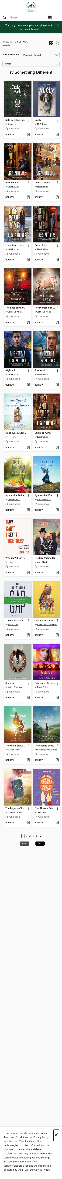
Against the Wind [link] (43, 495)
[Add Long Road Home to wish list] (28, 260)
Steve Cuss (13, 624)
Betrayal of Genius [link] (44, 683)
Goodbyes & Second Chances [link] (16, 433)
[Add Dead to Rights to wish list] (57, 197)
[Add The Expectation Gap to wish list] (28, 635)
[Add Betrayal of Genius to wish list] (57, 698)
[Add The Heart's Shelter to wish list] (57, 573)
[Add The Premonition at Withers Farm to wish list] (57, 322)
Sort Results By (10, 54)
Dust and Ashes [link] (43, 433)
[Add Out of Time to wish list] (57, 260)
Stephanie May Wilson (47, 624)
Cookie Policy (41, 1169)
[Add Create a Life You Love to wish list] (57, 635)
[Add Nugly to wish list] (57, 135)
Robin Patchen (43, 687)
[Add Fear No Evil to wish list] (28, 197)
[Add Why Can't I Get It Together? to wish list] (28, 573)
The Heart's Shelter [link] (44, 558)
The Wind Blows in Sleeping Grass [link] (16, 745)
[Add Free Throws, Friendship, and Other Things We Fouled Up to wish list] (57, 823)
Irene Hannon (14, 499)
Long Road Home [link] (14, 245)
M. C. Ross (42, 124)
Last (40, 843)
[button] (51, 44)
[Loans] (50, 18)
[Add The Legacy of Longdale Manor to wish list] (28, 823)
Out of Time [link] (40, 245)
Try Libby (10, 25)
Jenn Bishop (42, 812)
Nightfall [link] (10, 370)
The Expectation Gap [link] (16, 620)
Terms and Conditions (16, 1137)
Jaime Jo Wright (15, 312)
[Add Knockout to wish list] (57, 385)
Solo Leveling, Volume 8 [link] (16, 120)
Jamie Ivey (12, 562)
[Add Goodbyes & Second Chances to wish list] (28, 448)
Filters (8, 64)
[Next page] (41, 836)
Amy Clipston (43, 562)
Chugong (12, 124)
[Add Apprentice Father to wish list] (28, 510)
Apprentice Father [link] (15, 495)
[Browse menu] (57, 17)
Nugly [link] (37, 120)
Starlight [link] (10, 683)
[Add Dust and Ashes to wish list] (57, 448)
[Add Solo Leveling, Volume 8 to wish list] (28, 135)
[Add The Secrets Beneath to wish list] (57, 760)
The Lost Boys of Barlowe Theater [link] (16, 307)
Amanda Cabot (44, 499)
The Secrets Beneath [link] (45, 745)
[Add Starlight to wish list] (28, 698)
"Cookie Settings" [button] (41, 1157)
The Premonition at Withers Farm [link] (45, 307)
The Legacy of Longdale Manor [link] (16, 808)
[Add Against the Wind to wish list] (57, 510)
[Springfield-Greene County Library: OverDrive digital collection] (31, 7)
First (24, 843)
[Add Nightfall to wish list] (28, 385)
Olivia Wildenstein (16, 687)
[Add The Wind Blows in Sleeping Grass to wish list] (28, 760)
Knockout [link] (39, 370)
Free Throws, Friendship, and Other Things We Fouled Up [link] (45, 808)
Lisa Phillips (13, 186)
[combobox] (24, 17)
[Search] (4, 17)
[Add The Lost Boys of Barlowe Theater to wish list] (28, 322)
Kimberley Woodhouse (47, 750)
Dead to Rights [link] (42, 182)
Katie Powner (14, 750)
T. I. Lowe (12, 437)
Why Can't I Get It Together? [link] (16, 558)
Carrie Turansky (15, 812)
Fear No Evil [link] (11, 182)
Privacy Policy (40, 1137)
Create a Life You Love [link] (45, 620)
